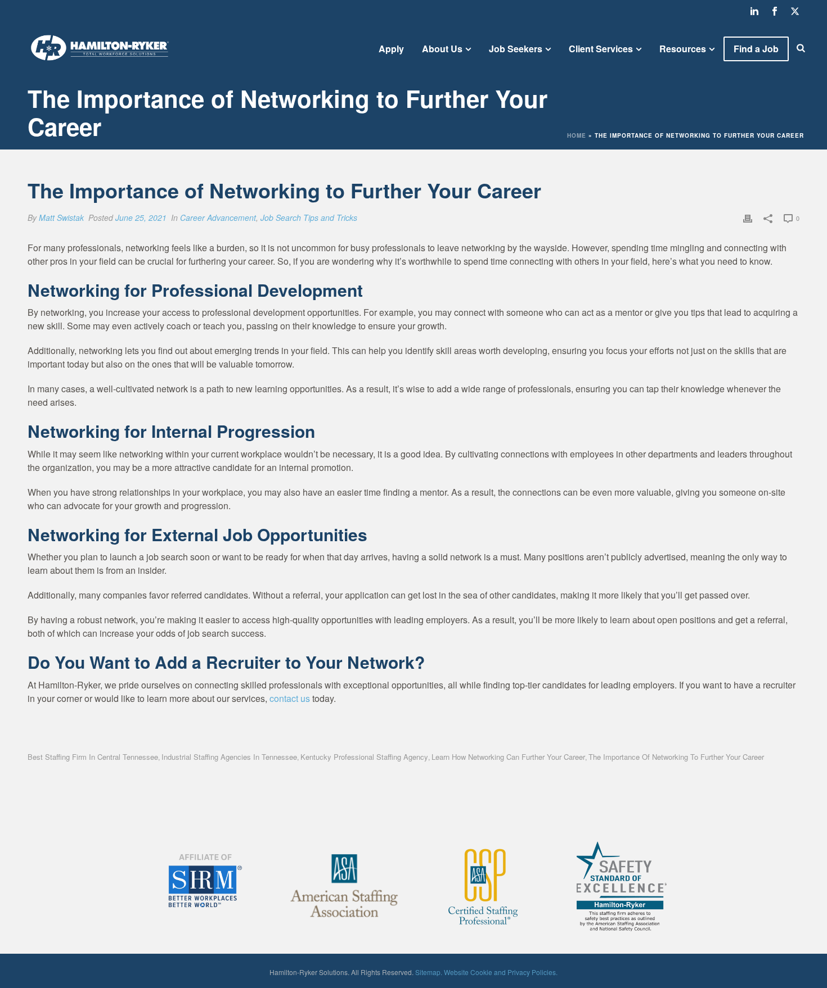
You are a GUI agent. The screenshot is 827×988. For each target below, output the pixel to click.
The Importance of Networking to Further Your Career (676, 756)
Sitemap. (428, 972)
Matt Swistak (61, 217)
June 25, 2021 (141, 217)
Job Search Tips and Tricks (308, 217)
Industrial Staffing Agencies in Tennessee (229, 756)
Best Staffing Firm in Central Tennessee (93, 756)
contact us (289, 698)
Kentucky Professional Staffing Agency (364, 756)
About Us (442, 48)
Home (576, 135)
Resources (682, 48)
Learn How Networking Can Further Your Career (508, 756)
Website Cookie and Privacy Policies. (501, 972)
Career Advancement (218, 217)
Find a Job (756, 48)
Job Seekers (515, 48)
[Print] (747, 217)
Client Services (601, 48)
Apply (391, 48)
